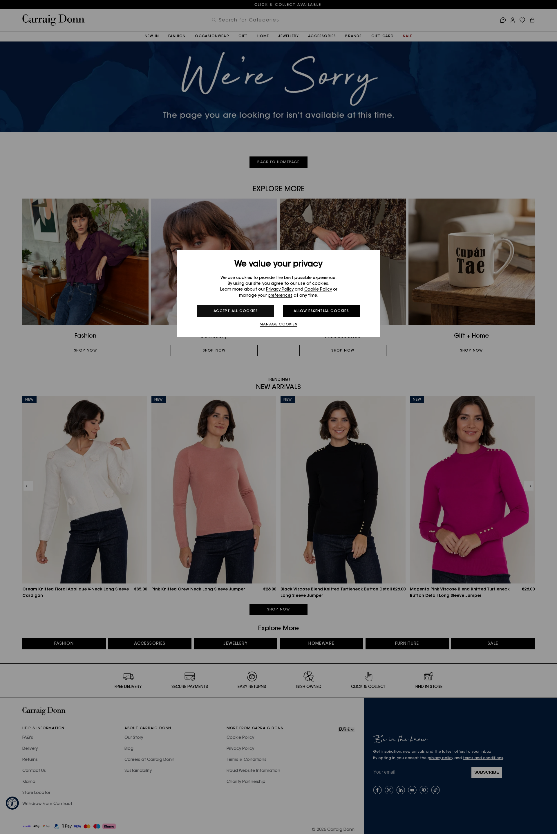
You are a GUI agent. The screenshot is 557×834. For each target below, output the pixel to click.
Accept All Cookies (236, 311)
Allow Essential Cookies (321, 311)
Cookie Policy (318, 290)
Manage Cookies (278, 324)
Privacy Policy (280, 290)
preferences (280, 296)
